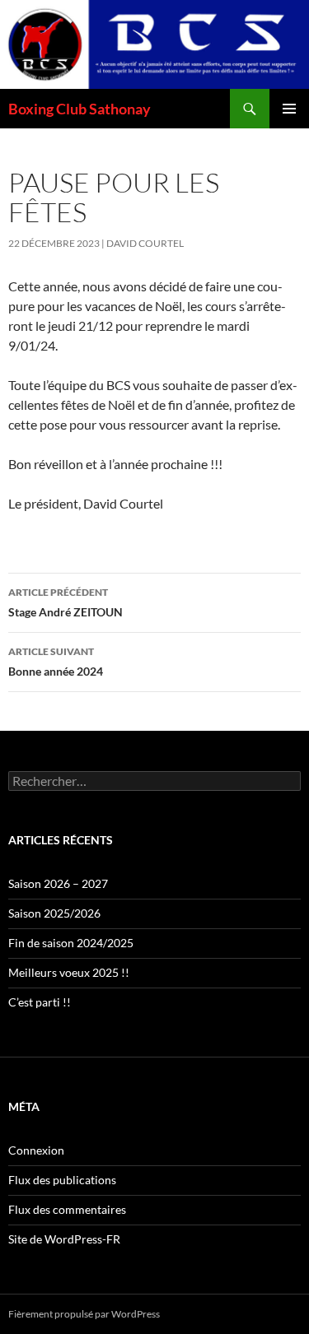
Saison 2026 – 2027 (58, 883)
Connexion (36, 1150)
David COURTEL (145, 243)
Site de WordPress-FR (64, 1239)
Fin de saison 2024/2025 (70, 943)
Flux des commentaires (67, 1209)
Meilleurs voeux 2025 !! (68, 972)
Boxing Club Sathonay (79, 109)
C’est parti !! (39, 1002)
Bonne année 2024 (55, 661)
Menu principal (289, 108)
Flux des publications (62, 1180)
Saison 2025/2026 (54, 913)
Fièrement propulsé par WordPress (84, 1314)
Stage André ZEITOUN (65, 602)
